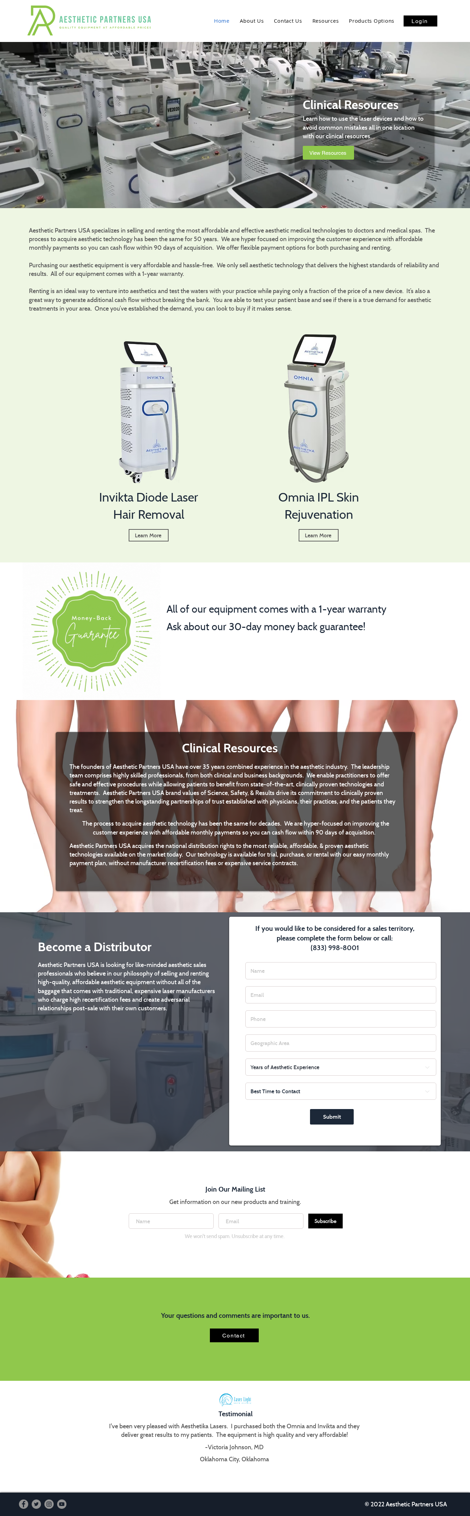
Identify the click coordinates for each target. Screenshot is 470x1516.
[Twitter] (36, 1504)
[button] (371, 21)
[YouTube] (61, 1504)
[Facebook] (23, 1504)
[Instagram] (49, 1504)
